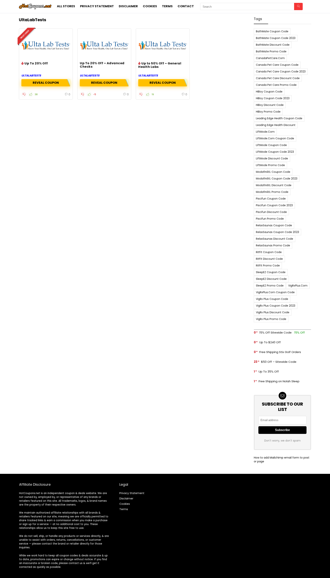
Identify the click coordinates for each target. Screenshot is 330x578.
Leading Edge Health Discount (275, 125)
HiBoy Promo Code (268, 112)
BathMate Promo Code (271, 51)
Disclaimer (128, 6)
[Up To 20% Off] (45, 45)
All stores (66, 6)
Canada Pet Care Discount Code (278, 78)
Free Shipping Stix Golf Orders (280, 352)
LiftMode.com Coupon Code (275, 138)
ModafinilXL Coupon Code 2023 (276, 178)
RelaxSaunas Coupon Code (274, 225)
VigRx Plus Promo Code (271, 319)
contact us (75, 563)
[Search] (298, 6)
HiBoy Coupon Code (269, 91)
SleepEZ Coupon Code (271, 272)
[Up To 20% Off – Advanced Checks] (104, 45)
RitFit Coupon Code (269, 252)
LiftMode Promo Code (270, 165)
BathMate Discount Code (273, 45)
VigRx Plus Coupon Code (272, 299)
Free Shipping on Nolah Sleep (279, 381)
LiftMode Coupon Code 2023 (275, 152)
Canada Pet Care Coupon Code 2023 (281, 71)
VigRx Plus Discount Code (272, 312)
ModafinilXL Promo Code (272, 192)
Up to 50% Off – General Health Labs (159, 65)
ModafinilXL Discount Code (273, 185)
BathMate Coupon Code (272, 31)
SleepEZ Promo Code (270, 285)
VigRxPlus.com (297, 285)
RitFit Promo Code (268, 265)
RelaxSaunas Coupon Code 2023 (277, 232)
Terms (167, 6)
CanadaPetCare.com (270, 58)
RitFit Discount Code (269, 259)
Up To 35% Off (269, 371)
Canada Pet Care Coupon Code (277, 65)
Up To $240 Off (270, 342)
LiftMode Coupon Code (271, 145)
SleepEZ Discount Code (271, 279)
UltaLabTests (31, 75)
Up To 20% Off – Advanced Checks (102, 65)
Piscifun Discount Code (271, 212)
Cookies (150, 6)
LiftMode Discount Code (272, 158)
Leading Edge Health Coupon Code (279, 118)
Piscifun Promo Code (270, 219)
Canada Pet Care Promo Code (276, 85)
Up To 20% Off (36, 63)
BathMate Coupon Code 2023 (275, 38)
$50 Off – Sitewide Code (278, 362)
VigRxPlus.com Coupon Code (275, 292)
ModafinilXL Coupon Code (273, 172)
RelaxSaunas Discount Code (274, 239)
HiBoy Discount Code (270, 105)
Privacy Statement (97, 6)
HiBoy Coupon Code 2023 (273, 98)
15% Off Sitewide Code (275, 332)
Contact (186, 6)
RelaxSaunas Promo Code (273, 245)
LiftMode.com (265, 132)
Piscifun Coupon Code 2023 (274, 205)
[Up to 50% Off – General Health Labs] (162, 45)
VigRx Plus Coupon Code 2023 (275, 306)
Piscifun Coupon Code (271, 199)
